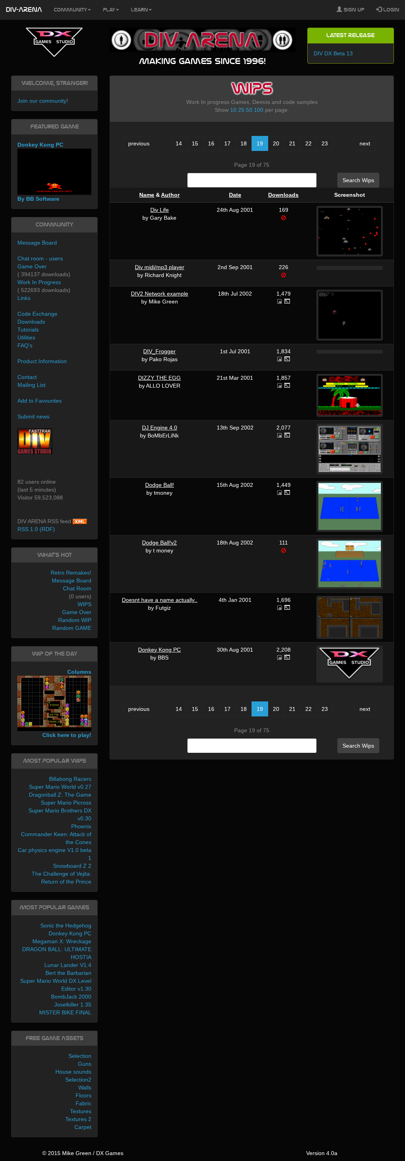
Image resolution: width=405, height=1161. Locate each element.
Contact (27, 377)
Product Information (42, 361)
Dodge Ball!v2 (159, 542)
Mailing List (31, 385)
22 (308, 143)
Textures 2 (78, 1119)
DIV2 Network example (159, 293)
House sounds (73, 1072)
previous (139, 143)
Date (235, 195)
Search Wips (358, 180)
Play (109, 10)
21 (292, 143)
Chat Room (77, 588)
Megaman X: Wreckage (61, 941)
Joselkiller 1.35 (72, 1004)
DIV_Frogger (159, 351)
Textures (80, 1111)
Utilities (26, 337)
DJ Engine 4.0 (159, 427)
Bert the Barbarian (68, 973)
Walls (84, 1087)
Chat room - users (40, 258)
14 (179, 143)
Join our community (41, 101)
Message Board (37, 242)
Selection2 (78, 1079)
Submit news (33, 416)
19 (260, 143)
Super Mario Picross (66, 802)
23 (325, 143)
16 (211, 143)
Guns (84, 1064)
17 (227, 143)
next (365, 143)
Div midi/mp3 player (159, 267)
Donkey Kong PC (159, 649)
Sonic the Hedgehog (65, 925)
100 (258, 110)
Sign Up (353, 10)
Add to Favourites (39, 401)
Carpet (82, 1127)
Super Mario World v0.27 (60, 787)
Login (390, 10)
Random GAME (71, 628)
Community (70, 10)
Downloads (283, 195)
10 (233, 110)
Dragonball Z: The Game (60, 795)
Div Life (159, 210)
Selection (79, 1056)
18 (243, 143)
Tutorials (28, 329)
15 (195, 143)
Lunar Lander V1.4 (67, 965)
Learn (139, 10)
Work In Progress (39, 282)
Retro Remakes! (71, 572)
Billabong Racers (70, 779)
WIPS (84, 604)
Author (170, 195)
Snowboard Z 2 (72, 866)
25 (241, 110)
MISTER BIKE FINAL (65, 1012)
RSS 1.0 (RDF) (36, 529)
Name (146, 195)
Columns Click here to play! (66, 704)
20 (276, 143)
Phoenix (81, 826)
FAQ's (24, 345)
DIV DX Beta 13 (333, 53)
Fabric (83, 1103)
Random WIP (74, 620)
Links (23, 298)
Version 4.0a (321, 1153)
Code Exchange (37, 314)
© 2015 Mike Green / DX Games (82, 1153)
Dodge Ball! (159, 485)
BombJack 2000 (71, 996)
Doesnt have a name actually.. (159, 600)
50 (249, 110)
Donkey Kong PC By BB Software (40, 171)
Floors (83, 1095)
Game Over (32, 266)
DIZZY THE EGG (159, 378)
